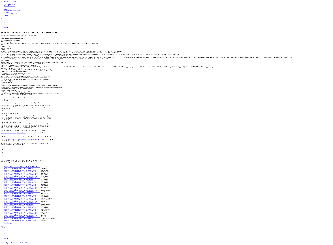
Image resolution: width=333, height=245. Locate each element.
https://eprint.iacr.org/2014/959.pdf (13, 133)
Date (5, 23)
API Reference (16, 10)
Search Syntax (8, 10)
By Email (16, 243)
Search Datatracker (9, 6)
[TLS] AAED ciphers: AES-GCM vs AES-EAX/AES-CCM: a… (22, 167)
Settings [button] (6, 12)
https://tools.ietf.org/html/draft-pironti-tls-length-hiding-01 (23, 139)
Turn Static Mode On (13, 13)
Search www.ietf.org (10, 4)
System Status (24, 243)
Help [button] (5, 9)
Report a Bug (9, 243)
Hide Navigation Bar (10, 223)
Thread (6, 27)
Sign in (6, 15)
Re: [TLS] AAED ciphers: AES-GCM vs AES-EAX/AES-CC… (22, 168)
